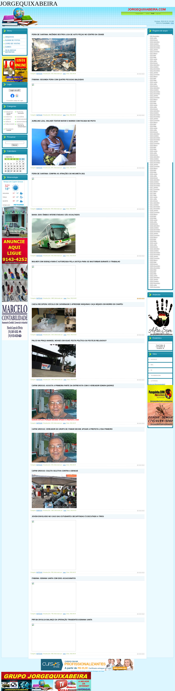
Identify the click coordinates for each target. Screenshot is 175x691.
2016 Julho (153, 176)
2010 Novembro (155, 45)
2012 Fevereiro (154, 74)
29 (17, 171)
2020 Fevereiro (154, 258)
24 (23, 168)
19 (8, 168)
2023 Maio (153, 273)
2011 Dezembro (155, 70)
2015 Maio (153, 149)
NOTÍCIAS (20, 112)
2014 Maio (153, 126)
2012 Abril (153, 78)
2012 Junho (153, 82)
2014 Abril (153, 124)
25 (5, 171)
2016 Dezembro (155, 185)
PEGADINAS (9, 129)
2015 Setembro (154, 157)
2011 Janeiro (154, 49)
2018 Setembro (154, 225)
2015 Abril (153, 147)
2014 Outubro (154, 135)
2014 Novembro (155, 137)
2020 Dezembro (155, 266)
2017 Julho (153, 199)
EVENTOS (8, 117)
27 (11, 171)
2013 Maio (153, 103)
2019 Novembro (155, 252)
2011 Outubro (154, 67)
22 (17, 168)
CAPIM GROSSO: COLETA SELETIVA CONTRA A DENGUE (55, 471)
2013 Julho (153, 107)
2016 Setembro (154, 180)
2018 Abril (153, 216)
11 (5, 166)
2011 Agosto (154, 63)
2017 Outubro (154, 204)
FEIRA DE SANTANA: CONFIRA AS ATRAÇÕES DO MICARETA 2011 (58, 174)
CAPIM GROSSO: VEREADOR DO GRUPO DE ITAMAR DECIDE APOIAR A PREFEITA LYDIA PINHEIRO (72, 429)
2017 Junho (153, 197)
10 (23, 164)
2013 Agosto (154, 109)
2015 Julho (153, 153)
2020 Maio (153, 262)
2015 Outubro (154, 158)
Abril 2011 (9, 157)
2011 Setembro (154, 65)
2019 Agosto (154, 247)
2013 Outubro (154, 112)
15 (17, 166)
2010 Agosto (154, 40)
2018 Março (153, 214)
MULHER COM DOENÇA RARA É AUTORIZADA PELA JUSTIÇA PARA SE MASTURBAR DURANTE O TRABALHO (76, 262)
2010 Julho (153, 38)
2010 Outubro (154, 44)
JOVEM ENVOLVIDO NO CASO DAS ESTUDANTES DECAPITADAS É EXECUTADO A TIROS (68, 516)
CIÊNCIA (8, 121)
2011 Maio (153, 57)
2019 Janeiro (154, 233)
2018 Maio (153, 218)
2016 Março (153, 168)
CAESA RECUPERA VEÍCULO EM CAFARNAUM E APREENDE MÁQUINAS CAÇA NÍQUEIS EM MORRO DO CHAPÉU (77, 304)
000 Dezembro (154, 36)
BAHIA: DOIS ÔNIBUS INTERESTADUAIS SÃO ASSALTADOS (56, 215)
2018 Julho (153, 222)
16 (20, 166)
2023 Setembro (154, 277)
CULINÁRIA (20, 117)
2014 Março (153, 122)
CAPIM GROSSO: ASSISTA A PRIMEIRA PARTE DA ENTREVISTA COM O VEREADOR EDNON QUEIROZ (73, 386)
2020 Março (153, 260)
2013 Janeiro (154, 95)
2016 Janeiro (154, 164)
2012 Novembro (155, 91)
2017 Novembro (155, 206)
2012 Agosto (154, 86)
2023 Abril (153, 271)
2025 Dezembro (155, 287)
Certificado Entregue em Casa (95, 671)
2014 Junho (153, 128)
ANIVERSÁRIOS (22, 121)
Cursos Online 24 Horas (78, 671)
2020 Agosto (154, 264)
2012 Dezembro (155, 93)
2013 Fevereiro (154, 97)
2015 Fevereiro (154, 143)
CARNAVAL (20, 124)
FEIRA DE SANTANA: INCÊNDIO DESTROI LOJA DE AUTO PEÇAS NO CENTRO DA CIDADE (68, 34)
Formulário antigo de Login (15, 100)
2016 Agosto (154, 178)
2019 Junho (153, 243)
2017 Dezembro (155, 208)
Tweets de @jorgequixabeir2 (156, 384)
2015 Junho (153, 151)
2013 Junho (153, 105)
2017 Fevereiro (154, 189)
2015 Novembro (155, 160)
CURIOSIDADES (22, 119)
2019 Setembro (154, 248)
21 (14, 168)
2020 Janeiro (154, 256)
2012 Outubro (154, 90)
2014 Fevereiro (154, 120)
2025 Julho (153, 285)
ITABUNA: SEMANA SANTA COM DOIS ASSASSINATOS (54, 578)
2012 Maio (153, 80)
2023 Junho (153, 275)
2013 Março (153, 99)
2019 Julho (153, 245)
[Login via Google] (17, 96)
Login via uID (15, 90)
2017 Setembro (154, 202)
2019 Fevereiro (154, 235)
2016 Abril (153, 170)
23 (20, 168)
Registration (139, 13)
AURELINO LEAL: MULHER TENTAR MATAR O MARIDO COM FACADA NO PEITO (64, 121)
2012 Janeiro (154, 72)
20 (11, 168)
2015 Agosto (154, 155)
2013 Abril (153, 101)
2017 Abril (153, 193)
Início (147, 13)
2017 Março (153, 191)
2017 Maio (153, 195)
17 (23, 166)
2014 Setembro (154, 134)
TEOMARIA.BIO (156, 375)
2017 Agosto (154, 201)
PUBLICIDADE (9, 124)
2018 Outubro (154, 227)
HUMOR (8, 119)
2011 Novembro (155, 68)
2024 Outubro (154, 281)
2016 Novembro (155, 183)
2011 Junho (153, 59)
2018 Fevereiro (154, 212)
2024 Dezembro (155, 283)
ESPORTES (9, 112)
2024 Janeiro (154, 279)
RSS (172, 23)
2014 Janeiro (154, 118)
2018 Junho (153, 220)
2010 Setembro (154, 42)
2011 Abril (153, 55)
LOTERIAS (154, 381)
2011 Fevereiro (154, 51)
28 (14, 171)
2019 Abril (153, 239)
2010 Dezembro (155, 47)
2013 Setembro (154, 111)
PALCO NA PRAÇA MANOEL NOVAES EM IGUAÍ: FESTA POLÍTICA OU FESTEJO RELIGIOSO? (69, 341)
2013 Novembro (155, 114)
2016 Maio (153, 172)
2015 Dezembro (155, 162)
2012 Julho (153, 84)
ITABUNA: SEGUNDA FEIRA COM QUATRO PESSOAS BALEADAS (58, 80)
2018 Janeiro (154, 210)
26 (8, 171)
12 (8, 166)
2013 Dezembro (155, 116)
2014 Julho (153, 130)
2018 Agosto (154, 224)
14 (14, 166)
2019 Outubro (154, 250)
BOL (152, 364)
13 (11, 166)
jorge (64, 73)
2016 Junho (153, 174)
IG (151, 370)
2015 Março (153, 145)
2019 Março (153, 237)
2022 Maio (153, 270)
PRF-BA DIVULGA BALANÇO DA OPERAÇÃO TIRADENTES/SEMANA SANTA (62, 620)
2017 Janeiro (154, 187)
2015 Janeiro (154, 141)
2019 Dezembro (155, 254)
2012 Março (153, 76)
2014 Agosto (154, 132)
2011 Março (153, 53)
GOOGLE (154, 359)
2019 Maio (153, 241)
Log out (158, 13)
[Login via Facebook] (12, 96)
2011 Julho (153, 61)
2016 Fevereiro (154, 166)
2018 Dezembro (155, 231)
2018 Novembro (155, 229)
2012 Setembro (154, 88)
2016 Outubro (154, 181)
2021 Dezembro (155, 268)
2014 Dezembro (155, 139)
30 (20, 171)
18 (5, 168)
